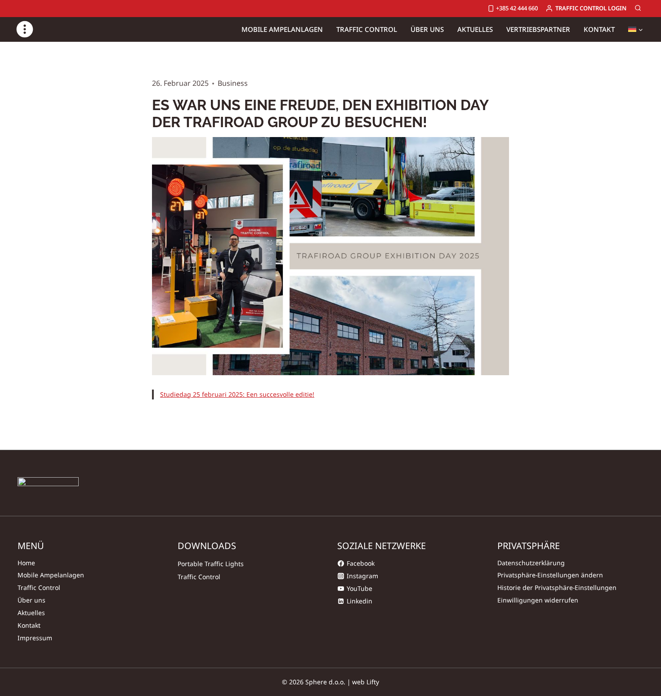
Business (233, 83)
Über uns (31, 600)
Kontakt (29, 625)
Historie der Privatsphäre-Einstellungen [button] (556, 587)
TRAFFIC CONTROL (366, 29)
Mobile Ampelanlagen (51, 575)
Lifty (372, 682)
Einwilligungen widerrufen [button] (537, 600)
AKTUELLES (475, 29)
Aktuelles (31, 612)
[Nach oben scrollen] (622, 661)
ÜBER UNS (427, 29)
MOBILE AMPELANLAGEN (282, 29)
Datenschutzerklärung (531, 563)
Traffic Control (39, 587)
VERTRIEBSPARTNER (538, 29)
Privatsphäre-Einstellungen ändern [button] (550, 575)
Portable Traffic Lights (211, 563)
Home (26, 563)
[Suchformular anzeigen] (638, 8)
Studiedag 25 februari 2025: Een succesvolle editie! (237, 394)
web (358, 682)
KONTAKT (599, 29)
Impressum (35, 638)
